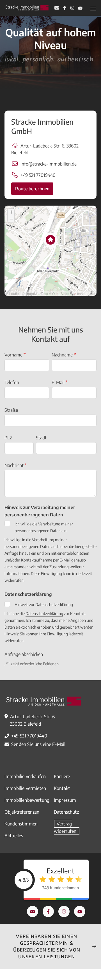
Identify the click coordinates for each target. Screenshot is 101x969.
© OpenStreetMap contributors (72, 293)
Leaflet (14, 293)
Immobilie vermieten (25, 788)
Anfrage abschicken (23, 654)
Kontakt (62, 788)
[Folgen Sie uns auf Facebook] (64, 8)
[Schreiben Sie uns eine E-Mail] (56, 8)
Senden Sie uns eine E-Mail (38, 744)
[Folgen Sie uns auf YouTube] (80, 8)
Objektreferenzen (22, 812)
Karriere (62, 776)
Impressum (65, 800)
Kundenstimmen (21, 824)
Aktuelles (13, 835)
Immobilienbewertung (26, 800)
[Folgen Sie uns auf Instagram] (72, 8)
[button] (43, 234)
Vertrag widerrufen (65, 827)
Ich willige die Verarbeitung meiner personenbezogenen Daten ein (44, 527)
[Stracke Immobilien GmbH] (26, 8)
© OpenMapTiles (35, 293)
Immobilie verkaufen (25, 776)
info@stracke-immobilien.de (48, 164)
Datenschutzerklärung (44, 613)
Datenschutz (66, 812)
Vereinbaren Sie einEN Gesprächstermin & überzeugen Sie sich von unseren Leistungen (46, 946)
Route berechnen (32, 188)
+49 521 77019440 (38, 175)
